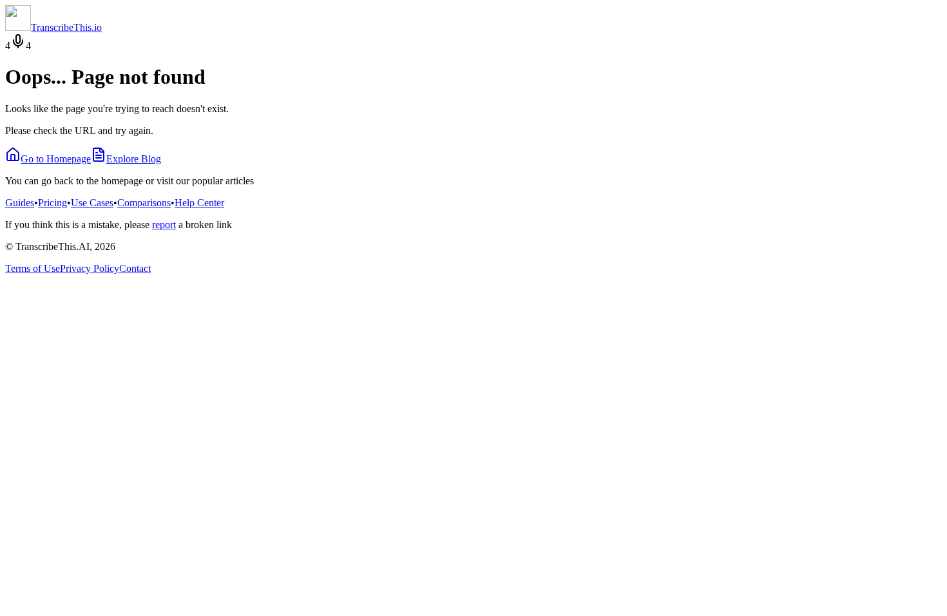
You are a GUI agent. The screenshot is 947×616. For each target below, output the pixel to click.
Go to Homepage (56, 158)
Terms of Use (32, 268)
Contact (135, 268)
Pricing (52, 202)
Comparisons (144, 202)
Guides (19, 202)
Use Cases (92, 202)
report (164, 224)
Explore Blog (133, 158)
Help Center (199, 202)
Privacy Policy (89, 268)
